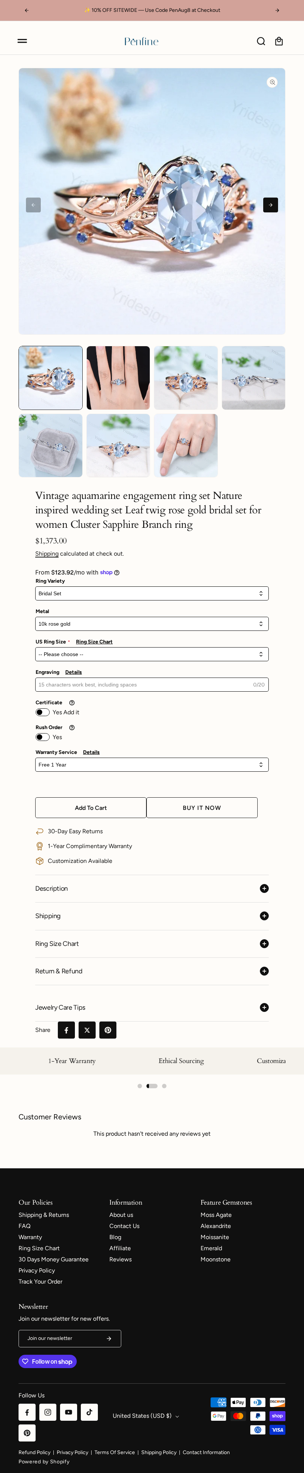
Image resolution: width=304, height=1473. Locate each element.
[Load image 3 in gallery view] (186, 378)
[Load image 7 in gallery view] (186, 446)
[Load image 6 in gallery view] (118, 446)
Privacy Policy (72, 1452)
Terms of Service (115, 1452)
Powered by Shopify (44, 1462)
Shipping (47, 553)
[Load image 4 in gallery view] (254, 378)
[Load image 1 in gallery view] (51, 378)
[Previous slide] (33, 205)
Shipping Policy (158, 1452)
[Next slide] (270, 205)
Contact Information (206, 1452)
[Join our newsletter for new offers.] (109, 1338)
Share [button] (42, 1029)
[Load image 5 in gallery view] (51, 446)
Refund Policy (34, 1452)
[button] (22, 41)
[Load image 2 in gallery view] (118, 378)
